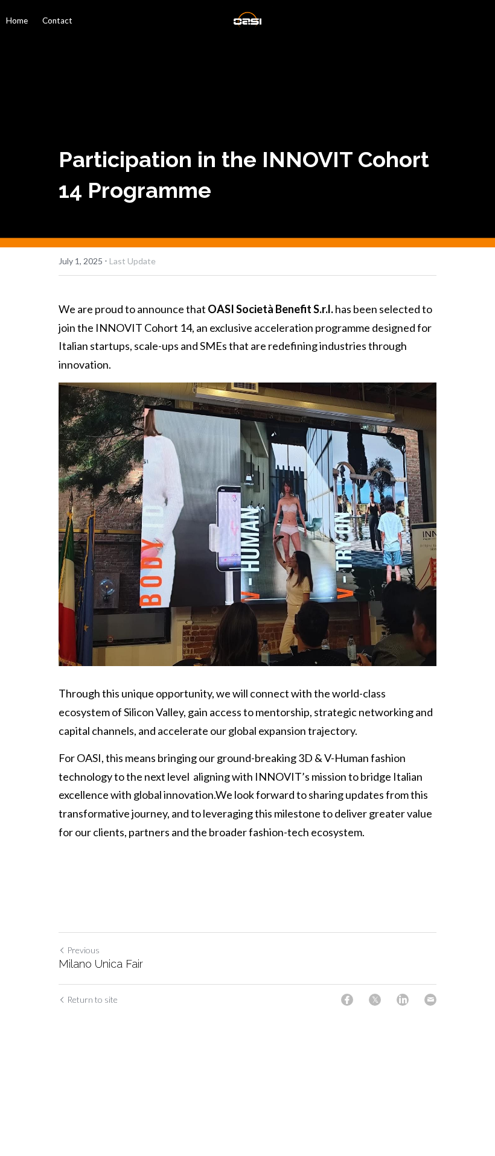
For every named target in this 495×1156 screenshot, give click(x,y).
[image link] (247, 20)
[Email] (430, 1000)
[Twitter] (375, 1000)
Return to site (92, 999)
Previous (83, 950)
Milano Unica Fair (101, 964)
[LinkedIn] (403, 1000)
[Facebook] (347, 1000)
